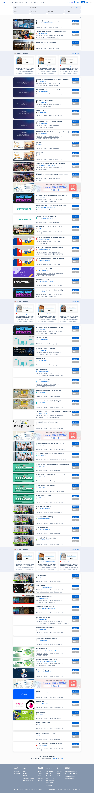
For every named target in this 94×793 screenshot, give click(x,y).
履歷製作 (40, 771)
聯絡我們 (48, 773)
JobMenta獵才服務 (28, 780)
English (59, 773)
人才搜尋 (25, 773)
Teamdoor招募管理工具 (29, 778)
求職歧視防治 (49, 785)
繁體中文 (59, 771)
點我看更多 (75, 53)
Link (15, 56)
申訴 (53, 778)
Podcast (40, 780)
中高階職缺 (17, 773)
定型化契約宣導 (76, 789)
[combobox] (55, 8)
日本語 (58, 776)
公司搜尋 (40, 773)
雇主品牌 (25, 776)
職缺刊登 (25, 771)
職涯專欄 (40, 776)
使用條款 (60, 789)
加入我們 (48, 776)
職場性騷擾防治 (50, 783)
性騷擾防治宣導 (50, 780)
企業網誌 (40, 778)
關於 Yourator (49, 771)
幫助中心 (48, 778)
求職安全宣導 (52, 789)
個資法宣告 (67, 789)
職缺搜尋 (16, 771)
